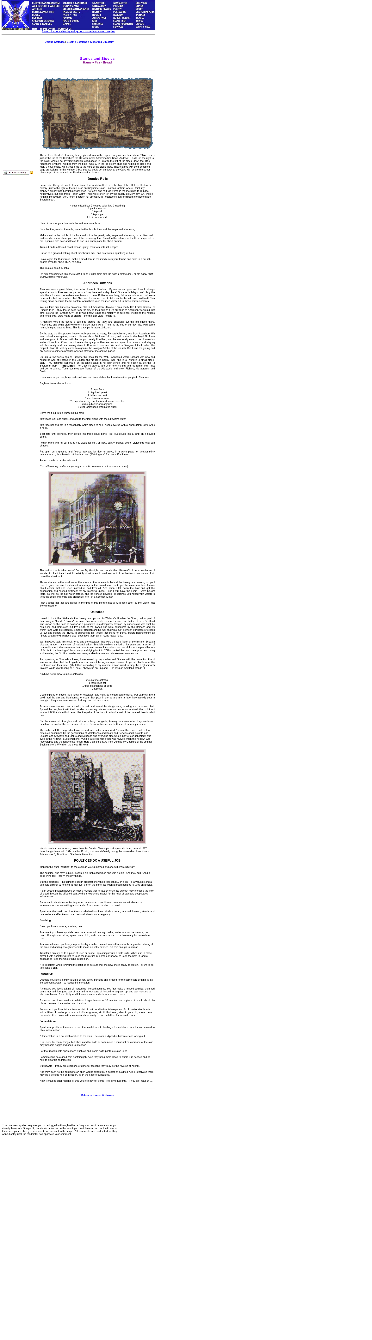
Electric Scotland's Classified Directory (90, 41)
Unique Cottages (55, 41)
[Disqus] (59, 1186)
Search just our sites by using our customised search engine (78, 31)
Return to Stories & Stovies (97, 1095)
